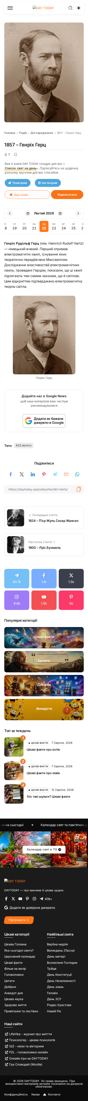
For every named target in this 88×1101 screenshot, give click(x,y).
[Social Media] (16, 578)
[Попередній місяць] (10, 213)
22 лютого (25, 445)
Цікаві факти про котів (43, 749)
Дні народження (42, 132)
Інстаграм (49, 183)
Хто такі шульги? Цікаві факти (48, 796)
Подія (23, 132)
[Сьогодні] (28, 213)
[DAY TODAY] (43, 8)
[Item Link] (44, 637)
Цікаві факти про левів (43, 773)
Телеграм (19, 183)
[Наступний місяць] (78, 213)
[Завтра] (60, 213)
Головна (9, 132)
